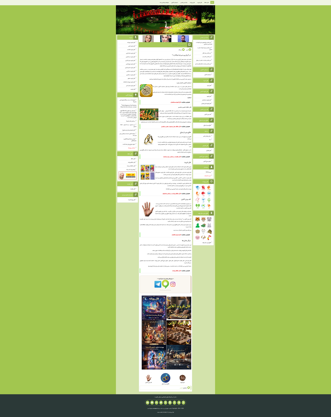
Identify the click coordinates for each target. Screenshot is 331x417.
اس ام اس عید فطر (206, 53)
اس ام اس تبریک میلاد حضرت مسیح (204, 48)
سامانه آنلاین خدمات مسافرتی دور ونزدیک (127, 134)
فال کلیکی (208, 150)
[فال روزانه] (154, 308)
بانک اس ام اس (183, 2)
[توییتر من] (161, 403)
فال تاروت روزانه (131, 42)
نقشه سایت (159, 412)
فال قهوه (209, 96)
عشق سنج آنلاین (207, 161)
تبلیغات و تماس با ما (164, 2)
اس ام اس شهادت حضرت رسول (203, 60)
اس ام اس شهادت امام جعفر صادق (203, 63)
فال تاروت (199, 2)
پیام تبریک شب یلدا (130, 169)
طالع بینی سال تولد (206, 242)
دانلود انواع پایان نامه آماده (129, 144)
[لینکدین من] (147, 403)
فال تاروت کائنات (131, 49)
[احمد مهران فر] (183, 39)
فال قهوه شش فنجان (206, 103)
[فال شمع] (154, 333)
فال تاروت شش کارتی (130, 67)
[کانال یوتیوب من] (152, 403)
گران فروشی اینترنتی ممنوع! (128, 130)
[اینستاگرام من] (170, 403)
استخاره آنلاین (174, 2)
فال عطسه (132, 189)
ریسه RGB (208, 172)
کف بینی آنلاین (186, 230)
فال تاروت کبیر (131, 46)
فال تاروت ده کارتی (130, 74)
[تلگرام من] (179, 403)
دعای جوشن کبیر (207, 136)
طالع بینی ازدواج (207, 125)
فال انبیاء (209, 85)
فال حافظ (206, 2)
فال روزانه (192, 2)
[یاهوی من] (183, 403)
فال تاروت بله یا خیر (130, 85)
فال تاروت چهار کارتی (130, 60)
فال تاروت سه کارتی (130, 56)
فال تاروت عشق (131, 78)
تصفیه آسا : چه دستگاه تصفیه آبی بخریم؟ (128, 101)
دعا (210, 139)
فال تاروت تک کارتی (130, 53)
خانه (212, 2)
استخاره (189, 97)
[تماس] (165, 403)
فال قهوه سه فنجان (206, 100)
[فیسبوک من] (174, 403)
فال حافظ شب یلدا (131, 166)
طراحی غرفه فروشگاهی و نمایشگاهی (130, 140)
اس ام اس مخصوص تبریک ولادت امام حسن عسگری (204, 43)
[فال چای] (179, 357)
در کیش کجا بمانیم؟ (130, 121)
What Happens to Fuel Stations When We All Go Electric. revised (128, 106)
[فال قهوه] (179, 333)
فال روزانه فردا (131, 199)
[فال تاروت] (179, 308)
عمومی (181, 388)
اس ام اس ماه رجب (206, 56)
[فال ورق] (154, 357)
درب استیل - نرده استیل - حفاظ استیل (128, 125)
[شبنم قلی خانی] (148, 39)
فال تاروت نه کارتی (130, 71)
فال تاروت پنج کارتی (130, 64)
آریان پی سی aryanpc (179, 44)
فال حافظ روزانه (164, 122)
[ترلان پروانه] (165, 39)
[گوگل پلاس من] (156, 403)
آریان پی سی (166, 27)
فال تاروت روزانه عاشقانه (129, 82)
